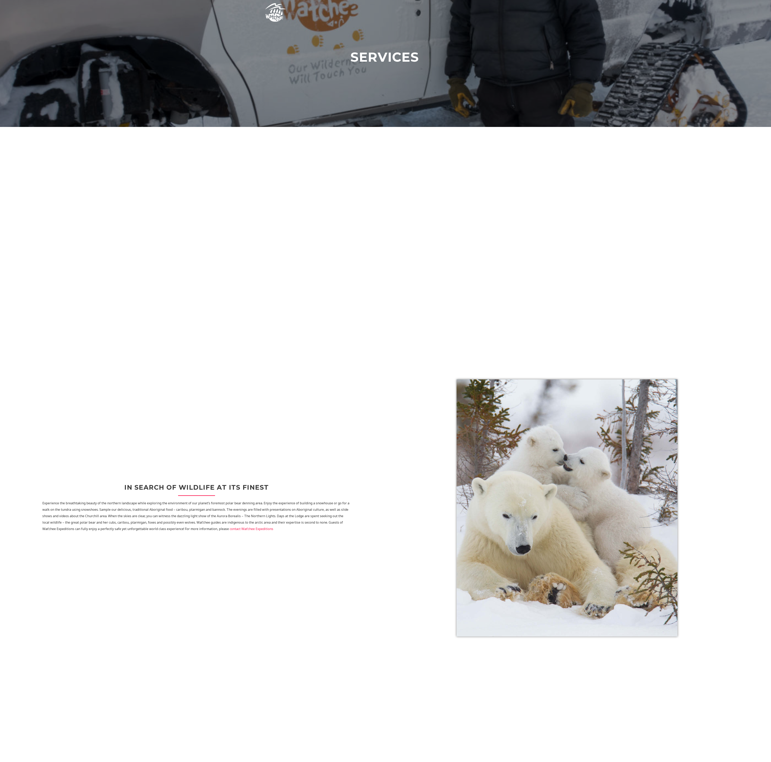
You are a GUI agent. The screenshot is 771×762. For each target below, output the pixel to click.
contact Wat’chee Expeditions (251, 529)
